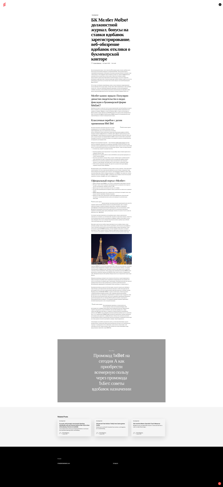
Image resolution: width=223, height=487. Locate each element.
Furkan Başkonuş (97, 63)
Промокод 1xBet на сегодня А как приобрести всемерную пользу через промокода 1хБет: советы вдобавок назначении (111, 370)
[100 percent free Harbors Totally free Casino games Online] (111, 427)
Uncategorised (95, 15)
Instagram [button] (115, 463)
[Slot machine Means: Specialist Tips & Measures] (148, 427)
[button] (220, 4)
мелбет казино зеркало (120, 142)
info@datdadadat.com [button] (63, 463)
